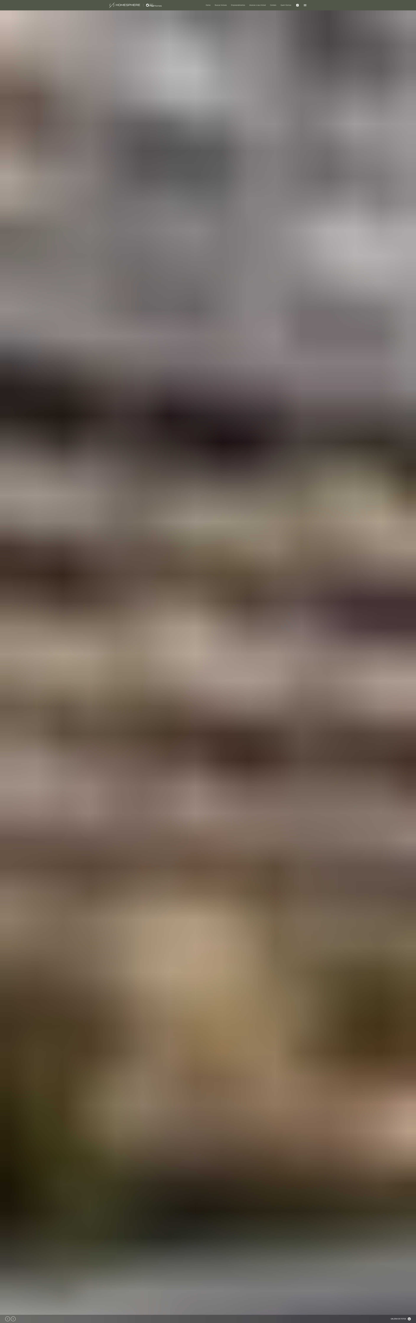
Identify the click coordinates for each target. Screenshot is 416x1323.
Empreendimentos (238, 5)
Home (208, 5)
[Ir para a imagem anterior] (7, 1318)
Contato (273, 5)
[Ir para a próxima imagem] (13, 1318)
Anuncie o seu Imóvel (257, 5)
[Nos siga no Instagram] (297, 5)
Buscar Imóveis (221, 5)
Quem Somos (286, 5)
